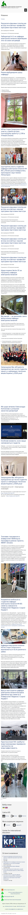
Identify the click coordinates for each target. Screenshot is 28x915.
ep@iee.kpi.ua (20, 909)
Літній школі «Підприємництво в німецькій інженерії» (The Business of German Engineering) (14, 185)
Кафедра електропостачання (11, 6)
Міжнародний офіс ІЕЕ (9, 896)
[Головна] (3, 3)
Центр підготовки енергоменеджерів (12, 899)
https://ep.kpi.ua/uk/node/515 (12, 495)
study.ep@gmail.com (12, 909)
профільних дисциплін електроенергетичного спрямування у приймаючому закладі (13, 626)
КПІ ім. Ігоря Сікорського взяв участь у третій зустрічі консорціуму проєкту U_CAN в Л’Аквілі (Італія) (13, 870)
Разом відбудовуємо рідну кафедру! (11, 866)
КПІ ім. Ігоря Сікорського (9, 889)
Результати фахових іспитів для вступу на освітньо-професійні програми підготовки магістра (12, 858)
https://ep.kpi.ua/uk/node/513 (7, 493)
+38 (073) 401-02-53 (20, 906)
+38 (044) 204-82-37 (9, 906)
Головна (3, 19)
